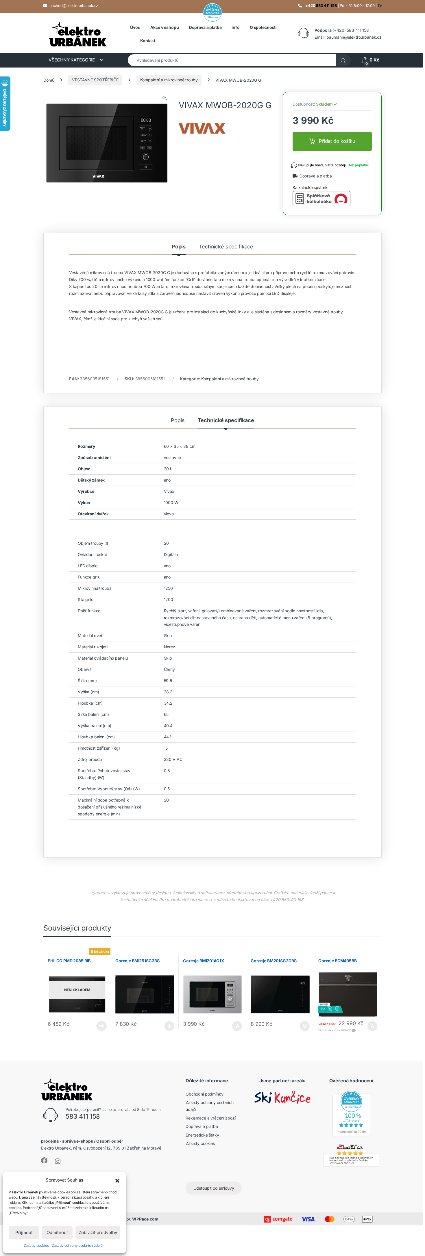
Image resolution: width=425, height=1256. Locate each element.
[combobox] (232, 60)
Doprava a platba (205, 27)
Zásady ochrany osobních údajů (77, 1245)
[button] (117, 1180)
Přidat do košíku (337, 141)
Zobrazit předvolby (98, 1232)
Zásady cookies (36, 1245)
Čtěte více (101, 1026)
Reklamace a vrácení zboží (211, 1117)
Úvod (135, 27)
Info (235, 27)
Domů (48, 79)
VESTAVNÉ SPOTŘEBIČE (95, 79)
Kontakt (147, 40)
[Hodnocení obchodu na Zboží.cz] (351, 1154)
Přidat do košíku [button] (168, 1026)
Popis (179, 247)
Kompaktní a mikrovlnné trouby (169, 79)
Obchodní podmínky (204, 1093)
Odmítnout (57, 1232)
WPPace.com (145, 1218)
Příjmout (24, 1232)
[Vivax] (226, 128)
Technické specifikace (226, 247)
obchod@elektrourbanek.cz (73, 5)
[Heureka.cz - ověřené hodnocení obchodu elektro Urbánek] (351, 1113)
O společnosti (263, 27)
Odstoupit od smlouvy (213, 1188)
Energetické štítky (202, 1135)
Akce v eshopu (164, 27)
